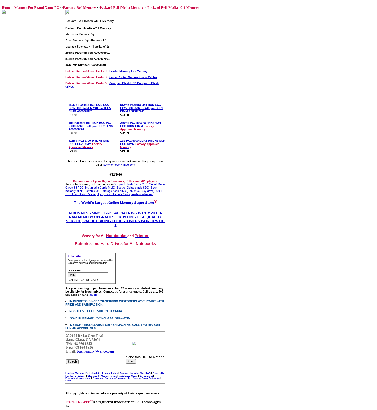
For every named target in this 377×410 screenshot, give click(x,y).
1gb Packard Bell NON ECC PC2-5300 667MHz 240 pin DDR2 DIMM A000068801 (91, 126)
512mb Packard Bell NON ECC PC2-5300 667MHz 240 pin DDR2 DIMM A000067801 (141, 108)
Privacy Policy (109, 373)
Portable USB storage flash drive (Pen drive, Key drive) (119, 191)
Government (146, 376)
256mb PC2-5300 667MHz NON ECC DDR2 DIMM (140, 126)
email (93, 294)
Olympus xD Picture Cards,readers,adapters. (125, 194)
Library (82, 376)
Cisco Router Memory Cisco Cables (133, 77)
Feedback (70, 376)
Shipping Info (93, 373)
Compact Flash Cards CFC (130, 184)
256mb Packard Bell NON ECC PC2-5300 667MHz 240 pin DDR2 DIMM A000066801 (90, 108)
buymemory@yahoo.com (119, 164)
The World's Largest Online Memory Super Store (114, 203)
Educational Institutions (78, 378)
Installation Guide (128, 376)
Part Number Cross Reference (144, 378)
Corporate (98, 378)
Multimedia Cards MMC (100, 187)
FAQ (148, 373)
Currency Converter (115, 378)
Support (123, 373)
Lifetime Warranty (74, 373)
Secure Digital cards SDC (133, 187)
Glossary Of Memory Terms (102, 376)
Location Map (137, 373)
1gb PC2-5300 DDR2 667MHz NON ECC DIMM (142, 144)
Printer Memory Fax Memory (128, 71)
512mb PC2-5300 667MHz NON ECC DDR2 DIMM (89, 144)
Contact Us (158, 373)
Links (68, 380)
